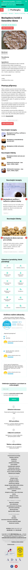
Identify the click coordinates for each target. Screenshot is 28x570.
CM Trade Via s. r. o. (16, 534)
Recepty (11, 13)
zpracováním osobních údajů (16, 393)
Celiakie (14, 490)
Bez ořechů (13, 24)
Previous (2, 199)
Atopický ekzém (14, 487)
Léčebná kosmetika (20, 307)
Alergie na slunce (14, 497)
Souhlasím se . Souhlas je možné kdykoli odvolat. (13, 394)
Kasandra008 (9, 116)
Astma (14, 494)
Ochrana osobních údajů (14, 521)
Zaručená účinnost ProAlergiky (9, 519)
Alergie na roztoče (14, 481)
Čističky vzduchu (21, 267)
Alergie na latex (14, 495)
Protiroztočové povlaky (7, 284)
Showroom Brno (14, 509)
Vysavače (20, 299)
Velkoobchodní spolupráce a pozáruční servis (14, 537)
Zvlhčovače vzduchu (20, 275)
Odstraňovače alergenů (7, 300)
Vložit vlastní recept (8, 123)
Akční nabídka (7, 267)
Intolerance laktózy (14, 483)
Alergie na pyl (14, 478)
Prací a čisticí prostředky (14, 471)
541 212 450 (18, 530)
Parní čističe (7, 307)
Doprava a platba (14, 502)
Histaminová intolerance (14, 488)
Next (26, 199)
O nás (14, 516)
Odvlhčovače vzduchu (7, 275)
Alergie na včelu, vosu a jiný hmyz (14, 492)
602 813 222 (9, 530)
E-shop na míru (10, 544)
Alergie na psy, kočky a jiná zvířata (14, 485)
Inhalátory (20, 291)
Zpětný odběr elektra (14, 511)
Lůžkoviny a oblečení (20, 284)
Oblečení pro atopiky (7, 292)
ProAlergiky (4, 13)
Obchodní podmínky (14, 507)
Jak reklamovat (14, 504)
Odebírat (14, 399)
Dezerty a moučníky (20, 13)
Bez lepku (4, 24)
